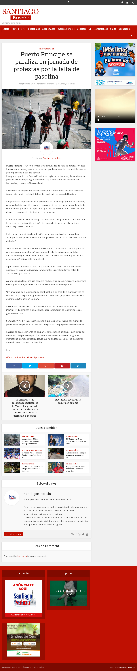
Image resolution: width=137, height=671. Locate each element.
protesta (39, 357)
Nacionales (34, 28)
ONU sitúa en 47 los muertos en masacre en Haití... (76, 441)
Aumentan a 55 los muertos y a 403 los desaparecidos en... (30, 441)
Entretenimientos (98, 28)
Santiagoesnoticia (67, 84)
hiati (30, 357)
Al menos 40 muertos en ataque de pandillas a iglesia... (32, 468)
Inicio (6, 28)
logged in (22, 556)
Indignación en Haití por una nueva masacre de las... (76, 455)
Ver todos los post (14, 534)
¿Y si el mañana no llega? (68, 592)
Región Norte (19, 28)
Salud (113, 28)
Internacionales (66, 28)
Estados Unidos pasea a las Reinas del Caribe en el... (32, 455)
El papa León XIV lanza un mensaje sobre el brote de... (75, 468)
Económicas (48, 28)
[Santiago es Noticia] (20, 14)
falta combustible (16, 357)
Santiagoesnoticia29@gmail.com (122, 667)
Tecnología (124, 28)
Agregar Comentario (45, 84)
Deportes (81, 28)
